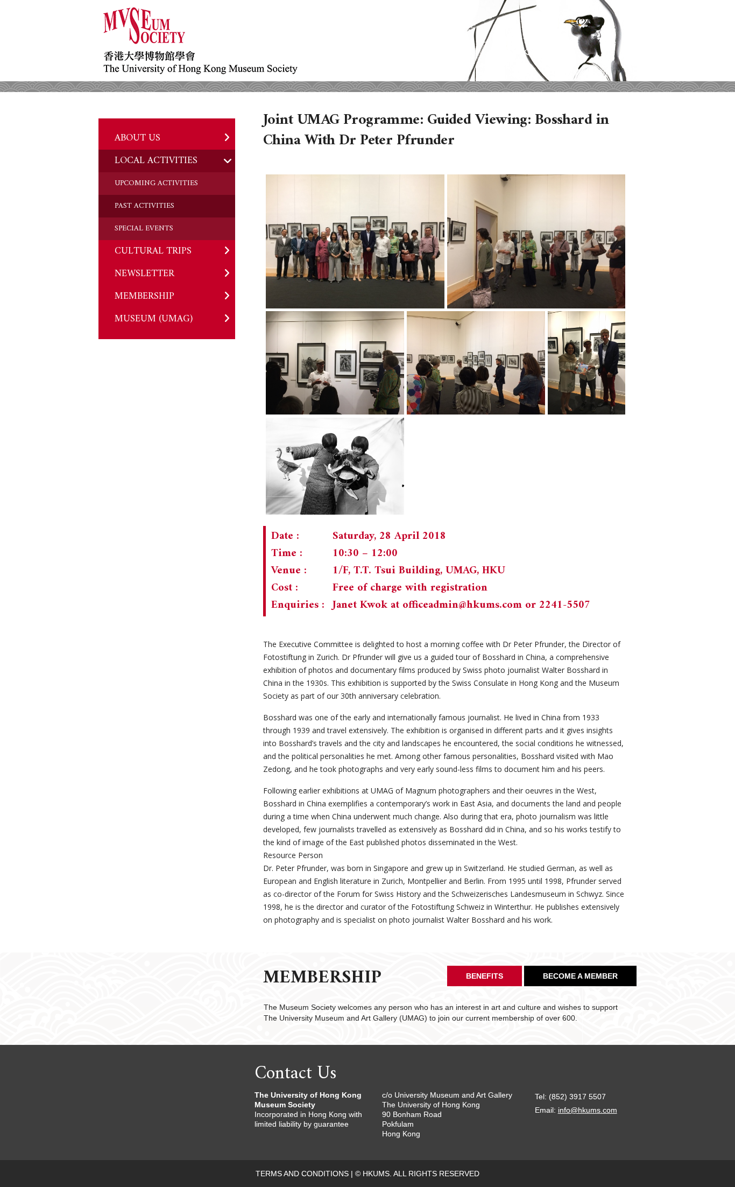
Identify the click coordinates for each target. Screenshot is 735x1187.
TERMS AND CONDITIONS (302, 1173)
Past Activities (144, 206)
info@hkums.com (587, 1110)
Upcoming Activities (156, 183)
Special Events (144, 228)
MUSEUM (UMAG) (154, 319)
